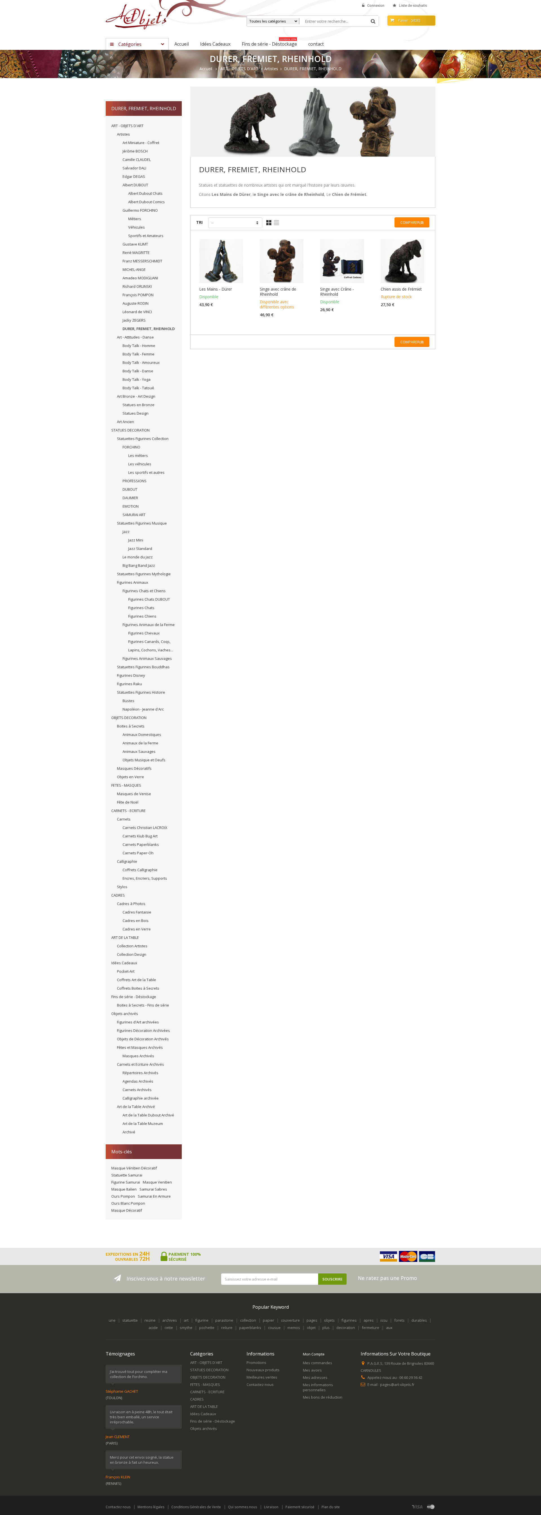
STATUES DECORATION (130, 430)
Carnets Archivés (137, 1089)
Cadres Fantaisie (137, 912)
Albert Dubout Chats (145, 193)
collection (248, 1320)
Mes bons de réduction (322, 1397)
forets (399, 1320)
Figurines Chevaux (144, 633)
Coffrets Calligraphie (140, 869)
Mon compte (314, 1354)
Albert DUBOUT (135, 184)
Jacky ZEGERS (134, 320)
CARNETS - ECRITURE (128, 810)
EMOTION (131, 506)
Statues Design (135, 413)
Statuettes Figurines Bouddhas (143, 666)
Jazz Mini (135, 540)
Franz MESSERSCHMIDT (142, 261)
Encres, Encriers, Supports (145, 878)
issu (383, 1320)
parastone (224, 1320)
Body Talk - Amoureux (141, 362)
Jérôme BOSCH (135, 151)
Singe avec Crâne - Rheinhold (337, 292)
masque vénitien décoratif (134, 1168)
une (112, 1320)
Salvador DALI (134, 168)
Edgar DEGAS (134, 176)
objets (329, 1320)
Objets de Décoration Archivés (143, 1038)
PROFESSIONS (135, 480)
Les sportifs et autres (146, 472)
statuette (130, 1320)
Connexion (375, 5)
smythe (186, 1327)
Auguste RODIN (135, 303)
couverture (290, 1320)
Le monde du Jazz (138, 556)
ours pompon (123, 1196)
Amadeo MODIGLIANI (140, 277)
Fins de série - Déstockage (133, 996)
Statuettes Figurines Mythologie (144, 573)
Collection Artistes (132, 945)
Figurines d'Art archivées (138, 1022)
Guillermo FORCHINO (140, 210)
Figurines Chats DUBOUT (149, 599)
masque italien (124, 1189)
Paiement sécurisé (299, 1507)
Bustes (128, 700)
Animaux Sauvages (139, 751)
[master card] (430, 1506)
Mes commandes (317, 1362)
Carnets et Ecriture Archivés (140, 1064)
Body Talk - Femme (138, 354)
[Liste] (276, 222)
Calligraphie (127, 861)
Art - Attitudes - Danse (135, 337)
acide (153, 1327)
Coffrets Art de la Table (136, 979)
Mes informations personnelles (318, 1387)
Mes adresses (315, 1377)
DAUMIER (130, 497)
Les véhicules (139, 463)
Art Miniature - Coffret (141, 142)
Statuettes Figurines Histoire (141, 692)
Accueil (205, 68)
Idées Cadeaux (124, 962)
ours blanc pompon (128, 1203)
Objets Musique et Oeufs (144, 759)
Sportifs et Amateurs (145, 235)
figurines (349, 1320)
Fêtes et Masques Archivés (140, 1047)
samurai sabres (153, 1189)
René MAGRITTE (136, 252)
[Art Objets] (136, 16)
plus (326, 1327)
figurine (202, 1320)
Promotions (256, 1362)
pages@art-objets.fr (397, 1384)
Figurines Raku (129, 683)
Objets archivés (124, 1013)
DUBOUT (130, 489)
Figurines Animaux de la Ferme (149, 624)
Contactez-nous (260, 1384)
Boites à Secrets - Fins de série (143, 1005)
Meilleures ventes (262, 1377)
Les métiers (138, 455)
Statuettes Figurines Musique (142, 523)
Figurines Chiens (142, 616)
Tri (199, 222)
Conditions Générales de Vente (196, 1507)
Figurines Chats (141, 607)
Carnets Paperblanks (141, 844)
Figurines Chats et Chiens (144, 590)
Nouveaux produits (263, 1369)
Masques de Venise (134, 793)
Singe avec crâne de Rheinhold (278, 292)
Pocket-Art (125, 971)
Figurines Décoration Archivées (143, 1030)
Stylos (122, 886)
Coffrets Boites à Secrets (138, 988)
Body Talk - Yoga (136, 379)
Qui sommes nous (242, 1507)
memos (293, 1327)
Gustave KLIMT (135, 244)
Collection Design (131, 954)
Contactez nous (118, 1507)
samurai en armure (154, 1196)
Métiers (134, 218)
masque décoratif (126, 1210)
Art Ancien (125, 421)
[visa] (417, 1506)
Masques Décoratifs (134, 768)
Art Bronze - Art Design (136, 396)
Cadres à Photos (131, 903)
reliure (226, 1327)
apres (368, 1320)
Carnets (123, 819)
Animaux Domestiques (142, 734)
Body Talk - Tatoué (138, 387)
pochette (206, 1327)
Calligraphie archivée (141, 1098)
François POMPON (138, 294)
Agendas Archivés (138, 1081)
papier (268, 1320)
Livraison (271, 1507)
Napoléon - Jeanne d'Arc (143, 709)
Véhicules (136, 227)
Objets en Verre (130, 776)
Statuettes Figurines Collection (142, 438)
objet (311, 1327)
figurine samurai (125, 1182)
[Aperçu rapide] (222, 267)
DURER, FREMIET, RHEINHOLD (149, 328)
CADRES (118, 895)
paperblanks (250, 1327)
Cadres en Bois (135, 920)
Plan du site (331, 1507)
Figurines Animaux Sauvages (147, 658)
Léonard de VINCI (137, 311)
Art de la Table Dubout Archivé (148, 1115)
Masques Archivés (138, 1055)
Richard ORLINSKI (137, 286)
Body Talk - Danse (138, 370)
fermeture (370, 1327)
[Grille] (268, 222)
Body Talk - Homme (139, 345)
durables (419, 1320)
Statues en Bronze (138, 404)
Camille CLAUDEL (137, 159)
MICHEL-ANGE (134, 269)
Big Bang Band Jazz (139, 565)
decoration (345, 1327)
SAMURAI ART (134, 514)
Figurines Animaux (132, 582)
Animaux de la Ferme (140, 743)
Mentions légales (151, 1507)
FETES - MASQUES (126, 785)
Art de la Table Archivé (136, 1106)
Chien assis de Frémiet (401, 289)
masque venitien (157, 1182)
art (186, 1320)
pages (312, 1320)
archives (169, 1320)
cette (169, 1327)
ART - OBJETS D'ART (127, 125)
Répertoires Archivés (140, 1072)
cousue (274, 1327)
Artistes (123, 134)
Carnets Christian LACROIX (145, 827)
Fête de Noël (127, 802)
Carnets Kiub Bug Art (140, 836)
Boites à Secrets (131, 726)
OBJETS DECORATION (129, 717)
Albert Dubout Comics (146, 201)
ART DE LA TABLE (125, 937)
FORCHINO (131, 447)
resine (150, 1320)
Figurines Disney (131, 675)
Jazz (126, 531)
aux (389, 1327)
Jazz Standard (140, 548)
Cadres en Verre (137, 929)
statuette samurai (126, 1175)
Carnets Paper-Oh (138, 852)
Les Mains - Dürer (215, 289)
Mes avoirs (312, 1370)
